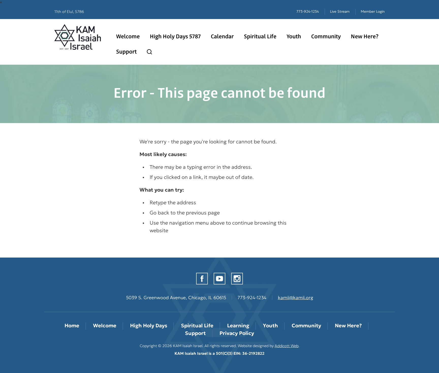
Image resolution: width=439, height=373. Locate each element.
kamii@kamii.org (295, 298)
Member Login (373, 12)
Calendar (222, 37)
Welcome (128, 37)
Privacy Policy (237, 333)
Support (126, 52)
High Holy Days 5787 (175, 37)
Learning (238, 326)
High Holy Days (148, 326)
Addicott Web (287, 346)
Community (326, 37)
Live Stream (340, 12)
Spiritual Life (260, 37)
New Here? (365, 37)
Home (72, 326)
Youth (294, 37)
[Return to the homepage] (77, 37)
